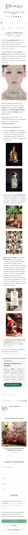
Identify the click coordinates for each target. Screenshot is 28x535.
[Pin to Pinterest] (22, 400)
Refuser (14, 525)
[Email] (18, 16)
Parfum (4, 394)
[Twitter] (9, 16)
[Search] (26, 23)
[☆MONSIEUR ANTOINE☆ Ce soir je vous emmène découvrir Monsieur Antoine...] (7, 371)
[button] (3, 438)
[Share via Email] (25, 400)
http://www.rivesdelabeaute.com (11, 353)
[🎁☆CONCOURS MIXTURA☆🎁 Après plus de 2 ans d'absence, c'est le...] (14, 371)
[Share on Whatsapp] (23, 400)
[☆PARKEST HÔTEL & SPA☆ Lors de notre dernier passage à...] (21, 378)
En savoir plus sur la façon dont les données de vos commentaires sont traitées (13, 505)
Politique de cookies (13, 533)
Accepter (14, 521)
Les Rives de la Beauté (8, 48)
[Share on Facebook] (18, 400)
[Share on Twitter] (20, 400)
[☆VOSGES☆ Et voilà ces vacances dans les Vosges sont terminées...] (7, 378)
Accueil (3, 28)
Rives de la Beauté (13, 394)
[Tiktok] (20, 16)
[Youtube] (16, 16)
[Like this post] (16, 400)
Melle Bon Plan (10, 35)
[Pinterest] (13, 16)
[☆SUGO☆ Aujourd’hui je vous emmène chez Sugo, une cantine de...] (14, 378)
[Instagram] (11, 16)
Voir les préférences (14, 529)
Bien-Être (10, 28)
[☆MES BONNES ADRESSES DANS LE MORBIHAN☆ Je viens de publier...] (21, 371)
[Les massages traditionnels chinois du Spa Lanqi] (14, 434)
